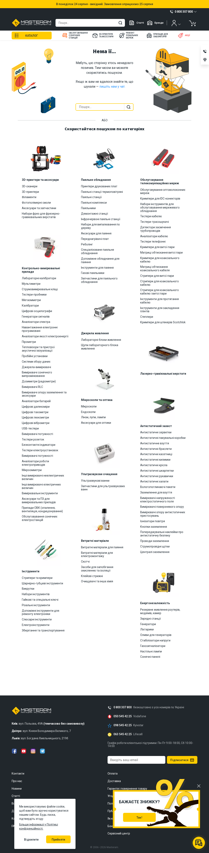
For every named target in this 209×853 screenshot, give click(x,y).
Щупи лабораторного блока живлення (99, 346)
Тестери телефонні (153, 241)
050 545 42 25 (122, 716)
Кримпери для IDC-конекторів (160, 198)
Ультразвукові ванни (95, 480)
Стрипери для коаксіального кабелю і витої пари (159, 291)
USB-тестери (30, 428)
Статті (140, 22)
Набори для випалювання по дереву (100, 226)
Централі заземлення (154, 552)
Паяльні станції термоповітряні (102, 191)
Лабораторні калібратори (39, 278)
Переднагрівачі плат (95, 239)
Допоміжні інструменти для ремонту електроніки (40, 612)
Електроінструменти (35, 625)
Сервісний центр (119, 833)
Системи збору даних (36, 361)
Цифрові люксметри (35, 417)
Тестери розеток (33, 439)
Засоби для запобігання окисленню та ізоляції (97, 568)
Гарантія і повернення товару (127, 788)
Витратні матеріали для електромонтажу (97, 554)
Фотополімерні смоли (36, 202)
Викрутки (28, 588)
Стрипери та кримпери (37, 577)
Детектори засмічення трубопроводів (155, 229)
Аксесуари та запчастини (39, 208)
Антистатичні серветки (155, 432)
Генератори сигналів (36, 316)
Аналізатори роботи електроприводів (35, 463)
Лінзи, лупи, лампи (93, 417)
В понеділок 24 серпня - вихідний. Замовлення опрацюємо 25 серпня (104, 4)
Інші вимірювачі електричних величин (41, 486)
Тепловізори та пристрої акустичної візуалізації (38, 348)
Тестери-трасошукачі (154, 221)
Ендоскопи (88, 412)
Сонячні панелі (150, 656)
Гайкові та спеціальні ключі (40, 599)
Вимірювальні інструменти (40, 493)
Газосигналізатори (152, 646)
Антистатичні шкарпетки (157, 470)
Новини (17, 788)
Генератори (148, 624)
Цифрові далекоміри (36, 406)
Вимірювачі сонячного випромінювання (37, 374)
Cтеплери (146, 316)
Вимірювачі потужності (37, 434)
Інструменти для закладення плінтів (159, 309)
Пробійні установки (35, 356)
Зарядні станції (150, 618)
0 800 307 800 (122, 707)
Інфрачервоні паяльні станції (100, 219)
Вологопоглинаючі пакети (157, 487)
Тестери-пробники (34, 294)
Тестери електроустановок (40, 450)
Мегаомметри (31, 300)
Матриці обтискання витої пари (161, 252)
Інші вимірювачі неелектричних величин (43, 477)
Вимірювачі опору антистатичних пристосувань (162, 514)
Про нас (17, 781)
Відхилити (31, 839)
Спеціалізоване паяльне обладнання (97, 251)
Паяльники (88, 208)
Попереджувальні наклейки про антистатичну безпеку (161, 533)
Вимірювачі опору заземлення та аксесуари (44, 394)
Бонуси (112, 826)
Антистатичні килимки (155, 459)
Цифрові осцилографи (37, 311)
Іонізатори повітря (152, 521)
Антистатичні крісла (153, 465)
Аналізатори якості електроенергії (45, 336)
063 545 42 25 (122, 734)
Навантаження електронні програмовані (40, 329)
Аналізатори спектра (36, 321)
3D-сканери (29, 186)
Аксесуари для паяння (96, 233)
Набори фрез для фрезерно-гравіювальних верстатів (41, 215)
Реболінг (87, 244)
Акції (187, 35)
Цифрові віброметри (35, 423)
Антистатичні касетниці (156, 454)
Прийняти (58, 839)
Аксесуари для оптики (96, 422)
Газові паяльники (92, 273)
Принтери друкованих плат (99, 186)
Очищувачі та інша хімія (97, 581)
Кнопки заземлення (153, 526)
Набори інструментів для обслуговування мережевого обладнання (160, 207)
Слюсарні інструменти (37, 619)
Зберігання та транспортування (43, 630)
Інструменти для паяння (97, 267)
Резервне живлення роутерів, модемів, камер (160, 611)
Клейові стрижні (92, 576)
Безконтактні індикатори (38, 444)
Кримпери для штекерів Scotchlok (163, 322)
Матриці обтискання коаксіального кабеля (155, 268)
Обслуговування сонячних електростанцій (39, 518)
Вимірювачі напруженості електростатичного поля (157, 499)
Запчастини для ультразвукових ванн (103, 487)
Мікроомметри (32, 470)
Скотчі (85, 561)
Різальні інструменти (36, 605)
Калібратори (30, 305)
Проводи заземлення (154, 541)
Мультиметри (31, 283)
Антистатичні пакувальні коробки (163, 437)
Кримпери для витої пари (157, 247)
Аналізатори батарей (36, 401)
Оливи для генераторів (155, 635)
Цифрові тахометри (35, 412)
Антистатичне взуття (154, 443)
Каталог (31, 35)
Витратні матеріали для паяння (102, 547)
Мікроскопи (89, 406)
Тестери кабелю (151, 216)
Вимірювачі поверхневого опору (162, 506)
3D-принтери (30, 191)
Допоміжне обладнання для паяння (100, 260)
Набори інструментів (36, 594)
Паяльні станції (91, 197)
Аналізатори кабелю (154, 236)
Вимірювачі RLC (32, 386)
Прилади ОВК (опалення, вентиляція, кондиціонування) (42, 509)
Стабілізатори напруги (155, 640)
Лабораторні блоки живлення (101, 339)
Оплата (113, 773)
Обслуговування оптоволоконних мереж (162, 191)
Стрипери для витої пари (157, 275)
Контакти (18, 773)
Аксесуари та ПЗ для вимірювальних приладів (39, 500)
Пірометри (29, 341)
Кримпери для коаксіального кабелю (159, 259)
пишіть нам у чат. (112, 86)
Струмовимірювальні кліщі (40, 289)
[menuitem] (75, 35)
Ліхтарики (147, 629)
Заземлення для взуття (156, 492)
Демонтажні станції (94, 213)
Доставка (114, 781)
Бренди (159, 22)
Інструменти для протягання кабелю (159, 300)
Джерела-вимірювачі (36, 367)
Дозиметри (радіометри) (39, 381)
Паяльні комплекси (94, 202)
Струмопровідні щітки (155, 546)
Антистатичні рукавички (156, 476)
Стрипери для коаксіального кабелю (159, 283)
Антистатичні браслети (156, 448)
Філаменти (29, 197)
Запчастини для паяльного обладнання (99, 280)
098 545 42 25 (122, 725)
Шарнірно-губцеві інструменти (42, 583)
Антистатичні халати (154, 481)
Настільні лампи (151, 651)
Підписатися (179, 760)
